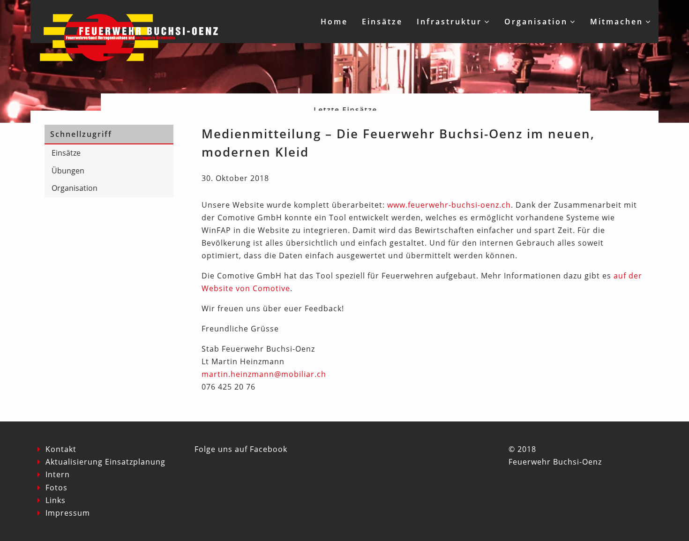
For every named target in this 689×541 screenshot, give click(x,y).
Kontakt (60, 449)
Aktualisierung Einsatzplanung (105, 462)
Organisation (536, 21)
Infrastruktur (449, 21)
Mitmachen (616, 21)
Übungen (68, 170)
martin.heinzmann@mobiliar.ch (264, 374)
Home (334, 21)
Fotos (56, 487)
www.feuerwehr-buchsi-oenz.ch (449, 205)
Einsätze (382, 21)
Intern (57, 474)
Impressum (67, 513)
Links (55, 500)
